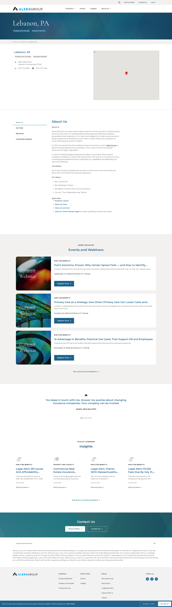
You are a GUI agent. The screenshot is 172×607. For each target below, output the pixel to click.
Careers (104, 598)
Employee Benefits (38, 31)
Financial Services (65, 588)
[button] (126, 73)
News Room (106, 583)
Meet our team (61, 204)
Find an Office (129, 2)
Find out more (22, 487)
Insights (93, 9)
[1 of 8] (81, 418)
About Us (105, 9)
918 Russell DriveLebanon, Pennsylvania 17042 (30, 63)
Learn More (70, 604)
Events (82, 9)
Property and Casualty (21, 31)
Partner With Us (107, 593)
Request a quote (62, 201)
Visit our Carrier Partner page (67, 211)
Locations (23, 42)
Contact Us (143, 2)
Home (15, 42)
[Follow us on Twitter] (156, 579)
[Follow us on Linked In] (147, 579)
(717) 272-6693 (24, 68)
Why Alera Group (107, 579)
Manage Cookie (149, 604)
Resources (20, 133)
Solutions (69, 9)
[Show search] (119, 2)
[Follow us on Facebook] (151, 579)
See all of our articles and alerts (85, 500)
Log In (153, 2)
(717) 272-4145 (41, 68)
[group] (86, 406)
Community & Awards (24, 139)
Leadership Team (108, 588)
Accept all (165, 604)
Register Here (63, 284)
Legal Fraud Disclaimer (24, 543)
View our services (62, 208)
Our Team (19, 128)
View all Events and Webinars (85, 372)
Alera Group (111, 145)
